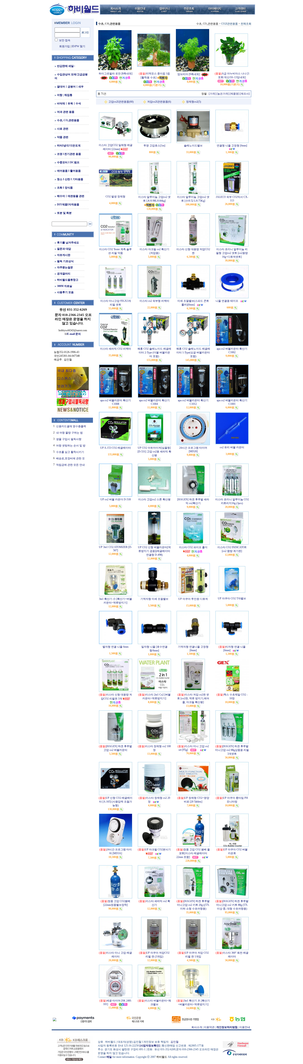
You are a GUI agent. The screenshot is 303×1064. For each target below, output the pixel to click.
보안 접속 (64, 40)
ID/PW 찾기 (78, 46)
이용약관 (209, 1027)
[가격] (212, 93)
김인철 (175, 1041)
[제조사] (245, 93)
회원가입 (64, 46)
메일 (109, 1056)
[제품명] (234, 93)
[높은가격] (222, 93)
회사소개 (196, 1027)
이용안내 (244, 1027)
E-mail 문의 (74, 333)
